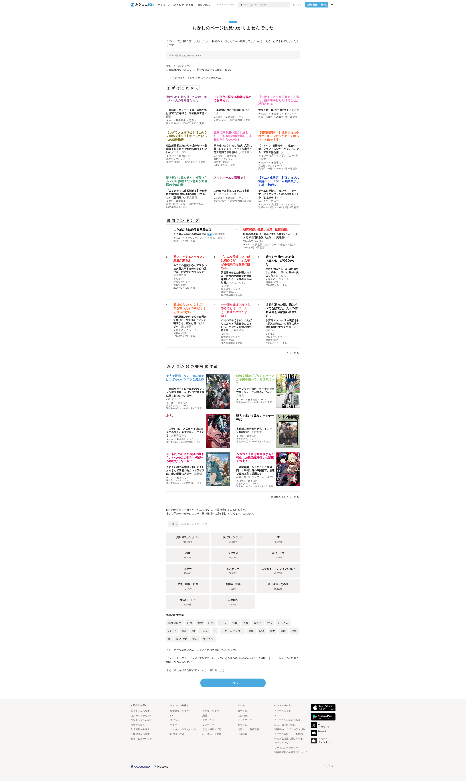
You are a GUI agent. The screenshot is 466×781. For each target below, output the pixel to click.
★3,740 (225, 286)
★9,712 (225, 334)
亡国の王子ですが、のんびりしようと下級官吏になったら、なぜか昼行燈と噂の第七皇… (236, 325)
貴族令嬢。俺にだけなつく (273, 110)
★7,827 (177, 237)
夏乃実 (295, 110)
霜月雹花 (220, 234)
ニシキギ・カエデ (268, 200)
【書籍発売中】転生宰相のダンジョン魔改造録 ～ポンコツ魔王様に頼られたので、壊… (185, 392)
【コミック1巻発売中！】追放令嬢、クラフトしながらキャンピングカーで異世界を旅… (278, 148)
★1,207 (169, 477)
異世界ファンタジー (176, 158)
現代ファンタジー (182, 281)
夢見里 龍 (192, 197)
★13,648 (263, 162)
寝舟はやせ (180, 435)
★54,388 (263, 204)
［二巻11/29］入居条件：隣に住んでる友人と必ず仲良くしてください (185, 432)
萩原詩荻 (239, 330)
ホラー (242, 116)
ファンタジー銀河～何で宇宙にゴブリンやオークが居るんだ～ (255, 390)
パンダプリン (173, 399)
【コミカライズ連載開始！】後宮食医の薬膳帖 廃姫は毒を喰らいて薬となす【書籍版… (187, 194)
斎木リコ (247, 152)
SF (262, 399)
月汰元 (240, 395)
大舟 (216, 113)
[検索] (241, 4)
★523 (169, 201)
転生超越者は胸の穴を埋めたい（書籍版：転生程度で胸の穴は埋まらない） (186, 148)
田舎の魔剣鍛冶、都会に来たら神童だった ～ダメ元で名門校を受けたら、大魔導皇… (270, 235)
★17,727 (263, 113)
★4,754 (177, 278)
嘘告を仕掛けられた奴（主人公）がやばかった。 (280, 260)
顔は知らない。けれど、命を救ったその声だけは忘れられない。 (189, 308)
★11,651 (170, 402)
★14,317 (171, 155)
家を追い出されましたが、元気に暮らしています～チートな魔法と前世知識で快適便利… (233, 148)
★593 (169, 120)
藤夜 (168, 116)
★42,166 (240, 480)
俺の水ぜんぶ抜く (253, 240)
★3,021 (218, 116)
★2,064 (218, 197)
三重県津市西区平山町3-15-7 (230, 110)
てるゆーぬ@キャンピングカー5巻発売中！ (278, 157)
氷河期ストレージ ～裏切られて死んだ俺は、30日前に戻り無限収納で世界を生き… (282, 323)
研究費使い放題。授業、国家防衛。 (266, 229)
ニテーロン (180, 152)
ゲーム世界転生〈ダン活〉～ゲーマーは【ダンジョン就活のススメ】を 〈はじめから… (278, 194)
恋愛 (191, 120)
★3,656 (169, 439)
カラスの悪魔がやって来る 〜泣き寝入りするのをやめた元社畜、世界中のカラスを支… (190, 268)
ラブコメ (289, 113)
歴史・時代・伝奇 (175, 204)
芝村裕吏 (257, 432)
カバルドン (240, 282)
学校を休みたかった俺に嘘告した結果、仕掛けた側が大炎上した (282, 272)
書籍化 (181, 120)
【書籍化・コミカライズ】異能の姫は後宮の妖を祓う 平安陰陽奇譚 (186, 111)
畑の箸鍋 (186, 326)
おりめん (281, 275)
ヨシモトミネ (229, 194)
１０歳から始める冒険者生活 (192, 229)
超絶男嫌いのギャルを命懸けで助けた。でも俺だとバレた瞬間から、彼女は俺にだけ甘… (190, 321)
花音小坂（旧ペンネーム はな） (255, 477)
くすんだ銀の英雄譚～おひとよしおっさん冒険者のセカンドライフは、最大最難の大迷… (185, 470)
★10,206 (270, 279)
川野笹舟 (181, 275)
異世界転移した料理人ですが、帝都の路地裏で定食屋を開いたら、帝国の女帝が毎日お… (236, 277)
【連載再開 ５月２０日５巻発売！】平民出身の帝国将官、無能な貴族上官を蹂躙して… (255, 470)
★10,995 (178, 330)
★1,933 (239, 436)
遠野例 (198, 473)
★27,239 (218, 155)
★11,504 (240, 399)
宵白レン (271, 330)
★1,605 (270, 334)
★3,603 (247, 244)
